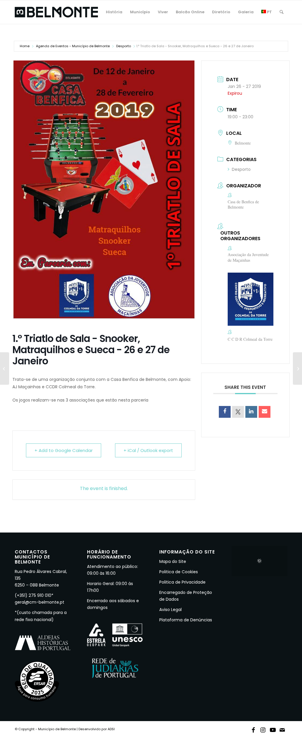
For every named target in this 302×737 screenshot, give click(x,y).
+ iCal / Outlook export (148, 450)
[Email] (264, 412)
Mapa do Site (172, 561)
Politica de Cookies (178, 572)
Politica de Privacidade (182, 582)
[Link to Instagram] (263, 728)
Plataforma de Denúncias (185, 620)
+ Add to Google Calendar (64, 450)
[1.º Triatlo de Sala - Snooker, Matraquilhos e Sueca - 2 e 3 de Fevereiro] (297, 368)
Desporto (123, 46)
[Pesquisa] (281, 12)
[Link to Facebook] (253, 728)
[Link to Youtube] (272, 728)
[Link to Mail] (282, 728)
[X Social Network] (238, 412)
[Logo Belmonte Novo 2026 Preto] (56, 12)
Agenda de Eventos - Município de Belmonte (73, 46)
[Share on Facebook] (225, 412)
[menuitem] (114, 12)
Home (24, 46)
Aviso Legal (170, 609)
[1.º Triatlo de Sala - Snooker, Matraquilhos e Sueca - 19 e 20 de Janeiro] (4, 368)
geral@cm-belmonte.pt (39, 602)
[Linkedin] (251, 412)
